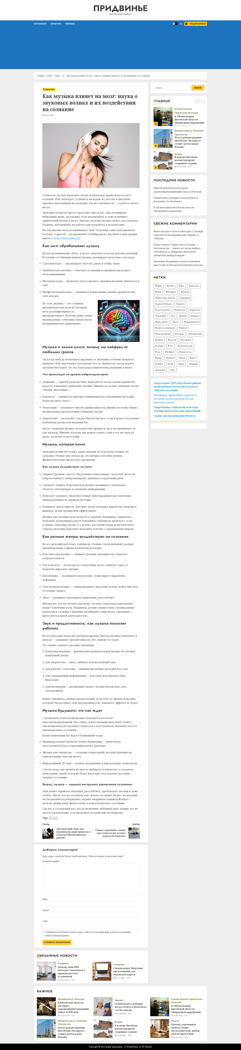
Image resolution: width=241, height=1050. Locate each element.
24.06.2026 (65, 980)
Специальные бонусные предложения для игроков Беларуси (128, 971)
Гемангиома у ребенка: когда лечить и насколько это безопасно (176, 199)
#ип (173, 315)
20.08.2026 (181, 145)
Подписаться (198, 23)
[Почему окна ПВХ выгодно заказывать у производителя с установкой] (46, 971)
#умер (158, 357)
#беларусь (171, 291)
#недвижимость (192, 321)
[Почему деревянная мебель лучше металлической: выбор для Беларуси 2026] (159, 1028)
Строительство (181, 113)
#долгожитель (162, 309)
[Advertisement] (120, 48)
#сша (157, 351)
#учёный (170, 357)
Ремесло (175, 1021)
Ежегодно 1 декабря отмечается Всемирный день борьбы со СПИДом (178, 235)
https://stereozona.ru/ (67, 238)
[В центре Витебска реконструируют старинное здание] (163, 138)
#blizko (158, 285)
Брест (192, 357)
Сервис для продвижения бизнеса (174, 415)
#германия (185, 297)
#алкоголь (194, 285)
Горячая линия (195, 999)
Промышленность (182, 153)
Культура (56, 23)
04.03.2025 (49, 115)
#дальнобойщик (163, 303)
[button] (181, 24)
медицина (160, 369)
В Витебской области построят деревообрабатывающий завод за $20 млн (190, 161)
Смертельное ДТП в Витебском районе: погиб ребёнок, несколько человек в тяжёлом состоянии (178, 387)
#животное (179, 309)
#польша (179, 333)
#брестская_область (165, 297)
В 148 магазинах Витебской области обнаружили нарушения (186, 1009)
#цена (182, 357)
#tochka (170, 285)
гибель (181, 363)
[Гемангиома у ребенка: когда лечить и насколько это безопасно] (103, 1006)
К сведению (49, 89)
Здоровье (119, 1000)
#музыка (53, 818)
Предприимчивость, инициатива (189, 109)
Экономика (196, 153)
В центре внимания (180, 999)
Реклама (70, 23)
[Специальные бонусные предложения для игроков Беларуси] (101, 971)
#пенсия (183, 327)
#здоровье (160, 315)
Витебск (159, 363)
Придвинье (120, 8)
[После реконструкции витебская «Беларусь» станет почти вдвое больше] (163, 116)
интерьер (193, 363)
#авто (181, 285)
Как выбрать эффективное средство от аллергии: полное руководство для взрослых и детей (175, 399)
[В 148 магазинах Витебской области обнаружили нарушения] (159, 1006)
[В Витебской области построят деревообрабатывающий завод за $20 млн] (163, 160)
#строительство (185, 345)
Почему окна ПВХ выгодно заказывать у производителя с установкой (71, 972)
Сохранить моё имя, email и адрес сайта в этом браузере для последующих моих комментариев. (88, 933)
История (178, 133)
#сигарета (186, 339)
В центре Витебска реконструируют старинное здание (186, 138)
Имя (44, 899)
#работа (159, 339)
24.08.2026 (181, 169)
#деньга (180, 303)
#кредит (195, 315)
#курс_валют (161, 321)
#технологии (185, 351)
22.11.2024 (120, 978)
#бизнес (185, 291)
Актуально (40, 23)
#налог (175, 321)
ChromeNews (131, 1046)
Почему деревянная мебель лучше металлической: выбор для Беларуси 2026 (185, 1029)
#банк (158, 291)
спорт (172, 369)
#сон (170, 345)
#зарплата (195, 309)
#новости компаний (164, 327)
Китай (170, 363)
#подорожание (162, 333)
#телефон (169, 351)
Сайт (45, 921)
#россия (172, 339)
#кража (183, 315)
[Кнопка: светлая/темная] (175, 23)
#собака (159, 345)
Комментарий (51, 861)
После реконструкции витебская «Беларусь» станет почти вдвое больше (188, 121)
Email (45, 910)
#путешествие (195, 333)
